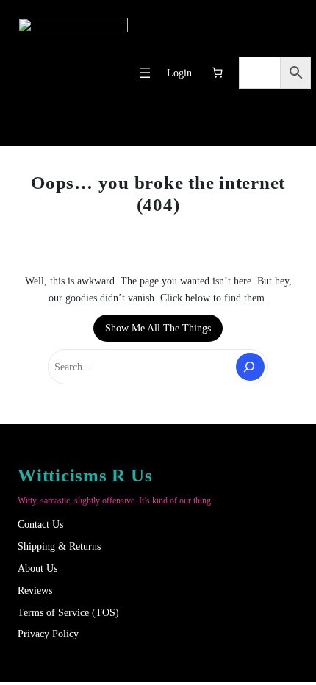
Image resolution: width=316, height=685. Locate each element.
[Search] (250, 366)
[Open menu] (145, 73)
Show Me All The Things (158, 328)
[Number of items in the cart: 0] (217, 73)
